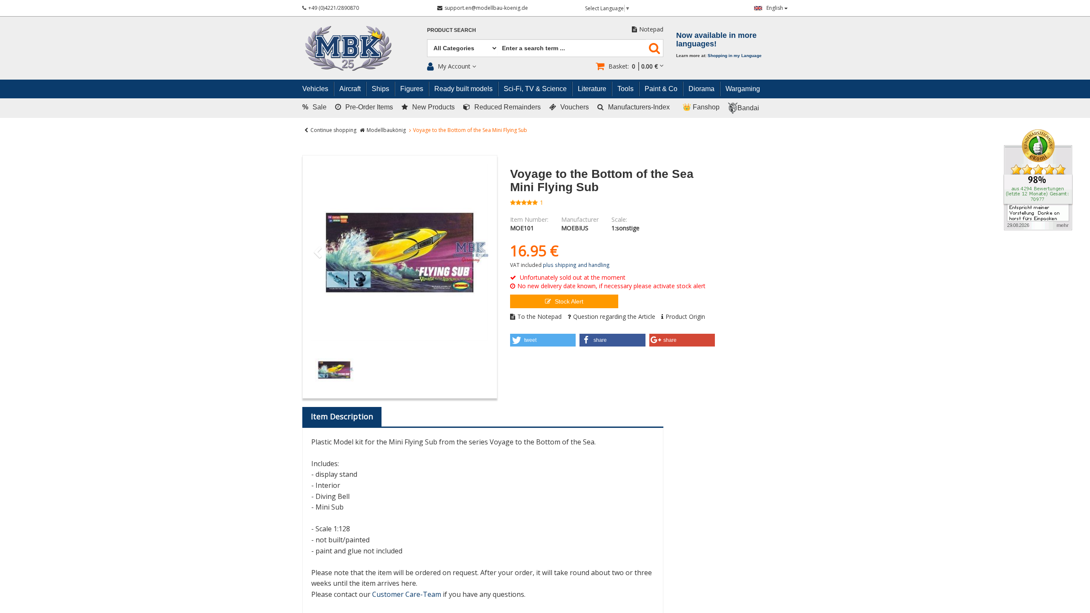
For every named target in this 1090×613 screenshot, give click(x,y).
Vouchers (574, 107)
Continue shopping (333, 130)
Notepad (651, 29)
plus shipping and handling (576, 264)
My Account (454, 66)
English (775, 7)
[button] (543, 340)
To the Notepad (539, 316)
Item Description (342, 416)
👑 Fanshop (701, 107)
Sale (314, 107)
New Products (433, 107)
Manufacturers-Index (639, 107)
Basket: (633, 66)
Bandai (748, 108)
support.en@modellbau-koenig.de (486, 7)
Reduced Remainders (507, 107)
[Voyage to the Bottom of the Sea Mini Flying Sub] (400, 252)
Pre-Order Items (369, 107)
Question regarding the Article (614, 316)
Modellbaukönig (386, 130)
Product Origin (685, 316)
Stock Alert (568, 301)
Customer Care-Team (406, 594)
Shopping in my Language (735, 55)
